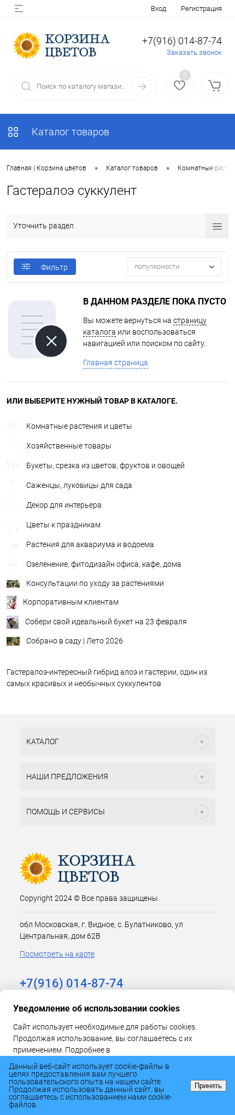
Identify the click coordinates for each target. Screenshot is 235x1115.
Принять (208, 1086)
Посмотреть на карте (57, 954)
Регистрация (201, 8)
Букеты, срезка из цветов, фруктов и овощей (105, 465)
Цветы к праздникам (63, 524)
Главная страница (115, 362)
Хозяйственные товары (68, 445)
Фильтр (54, 267)
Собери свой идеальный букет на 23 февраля (106, 621)
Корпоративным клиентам (71, 601)
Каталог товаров (69, 131)
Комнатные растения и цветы (79, 426)
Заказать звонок (194, 52)
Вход (158, 8)
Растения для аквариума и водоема (90, 544)
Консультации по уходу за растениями (95, 583)
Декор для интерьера (64, 505)
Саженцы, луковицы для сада (79, 485)
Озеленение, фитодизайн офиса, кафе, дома (103, 564)
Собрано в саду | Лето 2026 (74, 640)
